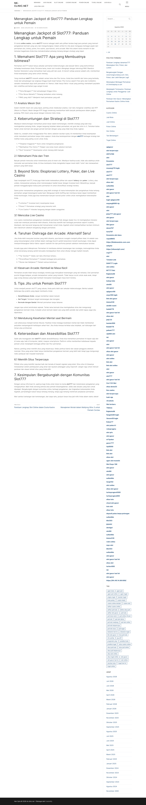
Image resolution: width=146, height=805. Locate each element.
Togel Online (111, 140)
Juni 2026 (110, 686)
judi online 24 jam (125, 616)
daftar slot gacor (112, 613)
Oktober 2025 (111, 722)
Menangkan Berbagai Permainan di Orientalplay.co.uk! (118, 83)
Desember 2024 (112, 768)
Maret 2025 (110, 754)
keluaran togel (125, 632)
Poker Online (111, 126)
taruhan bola (111, 663)
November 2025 (112, 718)
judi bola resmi (112, 616)
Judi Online (110, 122)
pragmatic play (112, 641)
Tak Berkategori (41, 28)
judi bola (123, 613)
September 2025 (112, 727)
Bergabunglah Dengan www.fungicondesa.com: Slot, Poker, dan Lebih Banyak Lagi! (117, 74)
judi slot (109, 619)
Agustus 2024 (111, 786)
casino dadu (121, 600)
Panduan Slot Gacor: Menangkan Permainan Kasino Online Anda (118, 100)
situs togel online (112, 657)
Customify (48, 801)
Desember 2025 (112, 713)
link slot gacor (112, 635)
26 (115, 44)
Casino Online (111, 113)
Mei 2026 (110, 690)
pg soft (119, 638)
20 (119, 41)
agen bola (110, 591)
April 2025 (110, 750)
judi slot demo (119, 619)
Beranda (17, 10)
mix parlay (110, 638)
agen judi (120, 591)
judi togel (122, 628)
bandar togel (122, 597)
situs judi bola (111, 647)
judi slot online (125, 622)
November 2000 (112, 791)
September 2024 (112, 782)
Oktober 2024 (111, 777)
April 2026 (110, 695)
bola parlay (111, 600)
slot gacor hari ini (112, 660)
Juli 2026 (109, 681)
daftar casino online (113, 606)
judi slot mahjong (112, 622)
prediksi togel (111, 644)
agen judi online (112, 594)
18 (111, 41)
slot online (124, 660)
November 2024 (112, 773)
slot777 (80, 136)
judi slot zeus (111, 628)
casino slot (126, 603)
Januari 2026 (111, 709)
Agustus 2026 (111, 677)
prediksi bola (124, 641)
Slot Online (110, 131)
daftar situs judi (125, 610)
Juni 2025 (110, 741)
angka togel (111, 597)
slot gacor (124, 657)
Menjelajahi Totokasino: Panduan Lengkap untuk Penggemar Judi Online (118, 91)
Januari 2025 (111, 764)
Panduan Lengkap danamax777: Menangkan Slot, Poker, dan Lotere (118, 65)
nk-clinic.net (21, 4)
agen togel (123, 594)
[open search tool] (120, 4)
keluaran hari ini (112, 632)
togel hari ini (122, 663)
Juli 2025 (109, 736)
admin (17, 28)
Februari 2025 (111, 759)
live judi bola (123, 635)
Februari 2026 (111, 704)
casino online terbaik (114, 603)
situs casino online (125, 644)
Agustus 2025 (111, 731)
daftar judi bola (112, 610)
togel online (111, 666)
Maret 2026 (110, 699)
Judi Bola (109, 117)
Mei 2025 (110, 745)
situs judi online (124, 647)
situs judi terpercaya (114, 650)
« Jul (108, 52)
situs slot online (112, 654)
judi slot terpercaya (113, 625)
